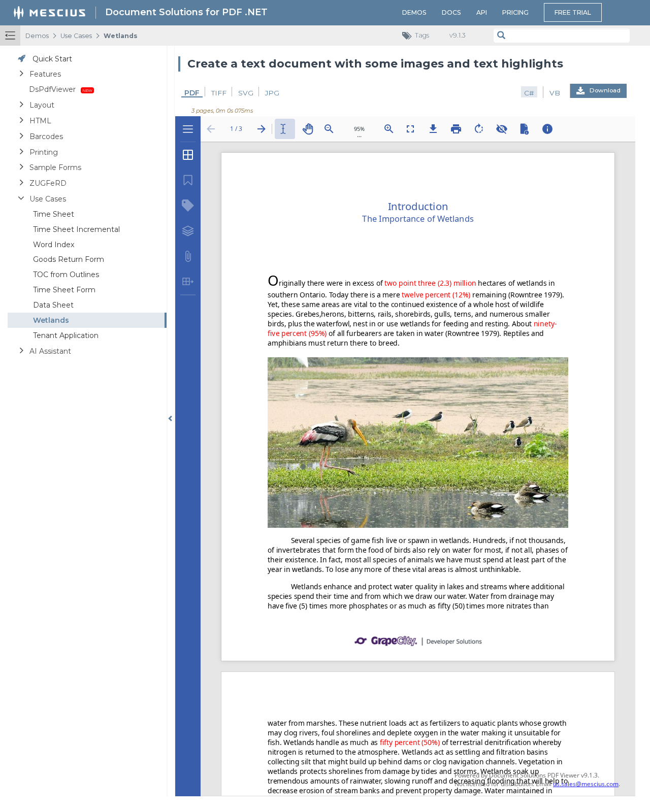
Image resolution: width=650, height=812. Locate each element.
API (481, 12)
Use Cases (76, 36)
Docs (451, 12)
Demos (414, 12)
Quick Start (52, 58)
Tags (422, 35)
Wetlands (121, 36)
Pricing (515, 12)
